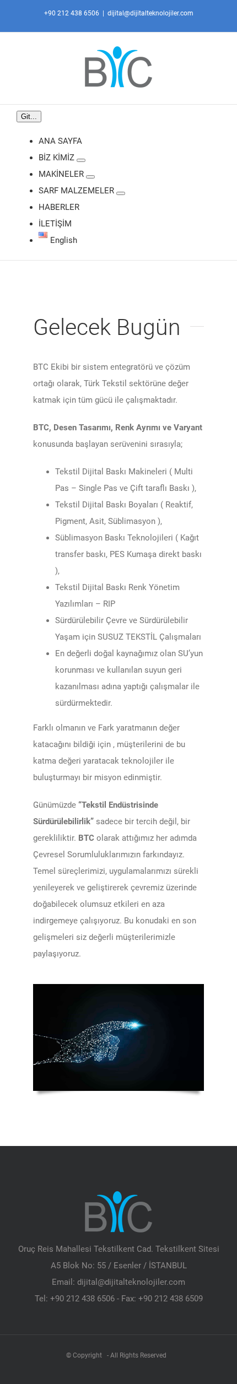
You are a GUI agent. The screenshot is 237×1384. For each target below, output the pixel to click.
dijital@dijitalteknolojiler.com (150, 13)
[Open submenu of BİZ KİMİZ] (81, 160)
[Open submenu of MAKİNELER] (90, 177)
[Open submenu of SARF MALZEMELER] (120, 193)
